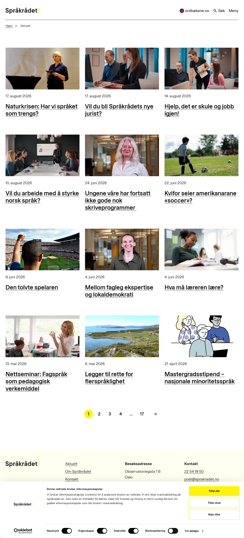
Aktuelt (71, 463)
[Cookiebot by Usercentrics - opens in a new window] (23, 531)
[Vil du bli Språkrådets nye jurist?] (122, 68)
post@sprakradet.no (201, 479)
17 (142, 413)
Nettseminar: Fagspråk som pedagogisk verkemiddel (36, 381)
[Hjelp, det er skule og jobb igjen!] (201, 68)
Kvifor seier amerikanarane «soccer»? (200, 197)
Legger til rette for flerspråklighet (109, 377)
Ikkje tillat (214, 514)
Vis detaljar (192, 530)
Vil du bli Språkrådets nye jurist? (119, 110)
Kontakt (71, 479)
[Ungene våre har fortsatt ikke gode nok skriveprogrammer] (122, 155)
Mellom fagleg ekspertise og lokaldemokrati (119, 291)
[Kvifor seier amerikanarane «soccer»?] (201, 155)
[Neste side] (155, 414)
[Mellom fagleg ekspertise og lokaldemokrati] (122, 249)
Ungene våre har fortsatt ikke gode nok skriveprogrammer (117, 200)
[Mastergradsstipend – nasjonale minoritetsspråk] (201, 336)
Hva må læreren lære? (194, 287)
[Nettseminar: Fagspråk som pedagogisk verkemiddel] (42, 336)
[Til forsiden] (23, 11)
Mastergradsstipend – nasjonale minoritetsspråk (200, 377)
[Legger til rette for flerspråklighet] (122, 336)
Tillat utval (214, 502)
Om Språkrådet (78, 471)
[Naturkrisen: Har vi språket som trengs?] (42, 68)
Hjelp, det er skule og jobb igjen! (199, 110)
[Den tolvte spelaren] (42, 249)
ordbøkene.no (197, 10)
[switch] (102, 531)
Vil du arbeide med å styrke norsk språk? (42, 197)
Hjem (9, 26)
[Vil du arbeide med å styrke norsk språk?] (42, 155)
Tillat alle (214, 490)
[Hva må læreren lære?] (201, 249)
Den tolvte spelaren (32, 287)
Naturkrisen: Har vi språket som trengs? (42, 110)
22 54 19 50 (194, 471)
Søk (221, 10)
